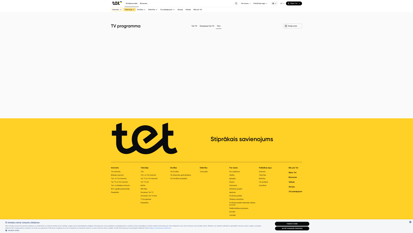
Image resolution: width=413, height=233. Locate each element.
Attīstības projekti (235, 189)
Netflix (143, 185)
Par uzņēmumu (234, 171)
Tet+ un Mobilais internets (120, 185)
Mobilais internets (117, 175)
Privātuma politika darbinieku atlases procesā (242, 204)
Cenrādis (232, 215)
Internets (115, 168)
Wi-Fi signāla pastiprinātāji (120, 189)
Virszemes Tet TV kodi (149, 196)
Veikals (292, 182)
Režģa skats (292, 26)
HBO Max (144, 189)
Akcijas (292, 187)
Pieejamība (115, 192)
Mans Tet (293, 172)
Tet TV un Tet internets (119, 182)
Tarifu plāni (204, 171)
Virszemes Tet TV (147, 192)
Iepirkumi (232, 192)
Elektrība (203, 168)
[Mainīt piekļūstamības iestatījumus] (274, 3)
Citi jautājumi (263, 182)
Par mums (233, 168)
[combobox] (410, 222)
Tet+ (142, 171)
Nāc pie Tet (293, 168)
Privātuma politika (235, 196)
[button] (135, 230)
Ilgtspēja (232, 178)
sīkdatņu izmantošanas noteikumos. (160, 228)
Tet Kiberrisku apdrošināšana (180, 175)
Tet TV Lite (145, 182)
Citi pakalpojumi (295, 191)
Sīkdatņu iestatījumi (236, 199)
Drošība (173, 168)
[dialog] (206, 226)
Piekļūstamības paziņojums (238, 208)
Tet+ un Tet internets (119, 178)
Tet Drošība (174, 171)
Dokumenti (233, 185)
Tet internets (115, 171)
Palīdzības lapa (265, 168)
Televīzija (144, 168)
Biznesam (293, 177)
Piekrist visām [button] (292, 224)
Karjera (231, 182)
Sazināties (262, 185)
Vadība (231, 175)
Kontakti (232, 212)
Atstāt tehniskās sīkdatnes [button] (292, 228)
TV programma (146, 199)
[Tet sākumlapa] (117, 3)
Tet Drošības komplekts (178, 178)
